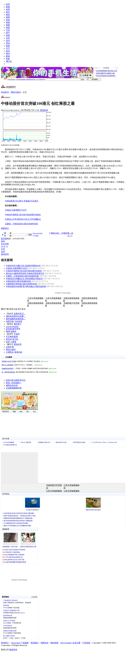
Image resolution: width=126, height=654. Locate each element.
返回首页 (5, 254)
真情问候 (18, 352)
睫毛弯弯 (16, 329)
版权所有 (13, 650)
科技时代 (5, 92)
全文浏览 (5, 244)
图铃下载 (5, 309)
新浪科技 (44, 110)
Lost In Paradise (12, 326)
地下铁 (15, 339)
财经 (8, 15)
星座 (8, 46)
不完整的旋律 (12, 337)
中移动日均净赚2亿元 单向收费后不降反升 (24, 279)
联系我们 (35, 643)
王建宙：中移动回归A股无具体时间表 (22, 276)
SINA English (65, 643)
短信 (8, 51)
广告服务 (25, 643)
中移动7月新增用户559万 (17, 268)
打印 (3, 249)
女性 (8, 38)
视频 (8, 25)
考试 (8, 43)
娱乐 (8, 12)
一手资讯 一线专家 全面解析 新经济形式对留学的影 (29, 368)
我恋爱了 (18, 324)
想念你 (9, 339)
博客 (8, 22)
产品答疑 (86, 643)
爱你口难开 (11, 349)
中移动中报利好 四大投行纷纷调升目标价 (24, 271)
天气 (8, 48)
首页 (8, 4)
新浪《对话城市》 (14, 383)
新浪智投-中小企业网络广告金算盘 (25, 361)
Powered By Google (38, 234)
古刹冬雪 (10, 347)
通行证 (9, 61)
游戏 (8, 35)
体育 (8, 9)
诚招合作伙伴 (12, 385)
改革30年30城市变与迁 (16, 380)
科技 (8, 20)
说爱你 (13, 331)
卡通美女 (10, 352)
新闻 (8, 7)
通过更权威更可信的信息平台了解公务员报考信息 (29, 372)
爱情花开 (18, 344)
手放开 (17, 334)
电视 (8, 28)
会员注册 (76, 643)
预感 (8, 331)
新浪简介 (5, 643)
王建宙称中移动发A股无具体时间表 (21, 284)
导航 (8, 59)
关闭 (3, 252)
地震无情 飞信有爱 (14, 321)
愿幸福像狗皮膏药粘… (16, 319)
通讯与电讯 (16, 92)
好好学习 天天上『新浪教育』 (22, 365)
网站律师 (54, 643)
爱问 (8, 54)
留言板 (4, 239)
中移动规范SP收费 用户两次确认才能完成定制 (26, 286)
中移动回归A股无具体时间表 (18, 281)
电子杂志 (22, 309)
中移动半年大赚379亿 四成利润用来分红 (23, 266)
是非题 (9, 329)
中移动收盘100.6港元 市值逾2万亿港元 (21, 201)
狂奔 (8, 342)
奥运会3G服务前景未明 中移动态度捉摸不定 (25, 273)
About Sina (15, 643)
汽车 (8, 30)
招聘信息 (44, 643)
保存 (3, 241)
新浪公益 (13, 309)
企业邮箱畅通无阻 (14, 388)
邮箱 (8, 56)
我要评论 (5, 228)
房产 (8, 33)
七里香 (13, 342)
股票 (8, 17)
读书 (8, 41)
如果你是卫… (20, 314)
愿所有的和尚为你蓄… (16, 316)
